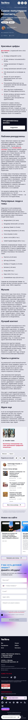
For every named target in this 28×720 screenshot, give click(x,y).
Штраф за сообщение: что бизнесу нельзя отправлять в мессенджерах (17, 474)
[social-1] (25, 702)
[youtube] (17, 702)
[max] (15, 677)
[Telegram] (16, 458)
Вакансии (3, 664)
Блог (2, 647)
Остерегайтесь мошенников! (14, 714)
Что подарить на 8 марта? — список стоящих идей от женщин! (17, 484)
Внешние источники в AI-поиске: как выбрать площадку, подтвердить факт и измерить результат (10, 536)
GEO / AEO (4, 541)
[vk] (10, 702)
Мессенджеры (12, 480)
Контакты (18, 647)
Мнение (14, 490)
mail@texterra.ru (6, 692)
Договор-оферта (4, 670)
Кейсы (24, 551)
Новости (11, 453)
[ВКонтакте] (20, 458)
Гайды (10, 490)
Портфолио (4, 645)
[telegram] (11, 677)
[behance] (21, 702)
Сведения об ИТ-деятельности (7, 666)
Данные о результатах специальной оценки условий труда (13, 668)
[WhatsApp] (24, 458)
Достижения (5, 50)
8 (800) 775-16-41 (6, 673)
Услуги (17, 643)
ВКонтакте (4, 453)
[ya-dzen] (13, 702)
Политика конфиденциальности (14, 712)
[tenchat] (2, 706)
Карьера (11, 501)
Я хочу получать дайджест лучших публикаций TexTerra (14, 615)
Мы (2, 643)
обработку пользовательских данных (16, 612)
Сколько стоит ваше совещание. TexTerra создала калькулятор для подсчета (17, 495)
